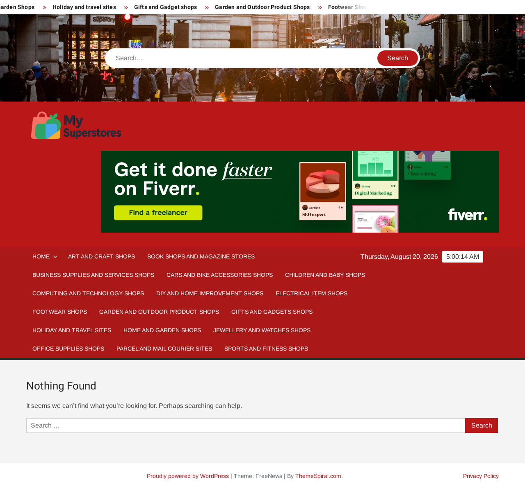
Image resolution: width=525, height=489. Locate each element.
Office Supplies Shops (68, 348)
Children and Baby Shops (325, 275)
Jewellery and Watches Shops (261, 330)
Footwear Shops (350, 7)
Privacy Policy (481, 476)
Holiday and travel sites (84, 7)
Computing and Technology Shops (88, 293)
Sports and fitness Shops (266, 348)
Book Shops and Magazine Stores (201, 256)
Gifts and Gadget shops (165, 7)
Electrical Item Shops (311, 293)
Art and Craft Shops (101, 256)
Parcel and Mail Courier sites (164, 348)
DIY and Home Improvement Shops (209, 293)
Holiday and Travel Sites (71, 330)
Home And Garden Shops (162, 330)
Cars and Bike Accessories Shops (220, 275)
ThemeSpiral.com (318, 476)
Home (41, 256)
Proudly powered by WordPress (188, 476)
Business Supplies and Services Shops (93, 275)
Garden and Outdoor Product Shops (262, 7)
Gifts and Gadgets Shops (272, 311)
